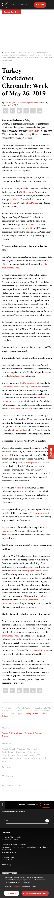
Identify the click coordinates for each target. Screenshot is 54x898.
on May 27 (33, 225)
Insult (32, 755)
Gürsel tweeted (9, 416)
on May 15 (14, 199)
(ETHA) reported (38, 513)
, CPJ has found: (26, 192)
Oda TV (19, 758)
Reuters (28, 409)
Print (8, 767)
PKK (27, 758)
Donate (46, 804)
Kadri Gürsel (7, 758)
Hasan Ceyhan (8, 755)
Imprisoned (22, 755)
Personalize (11, 893)
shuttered (6, 455)
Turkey (5, 736)
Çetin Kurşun (8, 752)
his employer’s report (32, 571)
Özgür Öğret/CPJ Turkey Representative (21, 103)
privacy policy (17, 886)
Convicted (20, 752)
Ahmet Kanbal (8, 749)
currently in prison (41, 650)
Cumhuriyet (33, 752)
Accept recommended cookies (35, 893)
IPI (38, 755)
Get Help (40, 4)
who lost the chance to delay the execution (21, 387)
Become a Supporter (27, 804)
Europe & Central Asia (12, 733)
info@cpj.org (6, 864)
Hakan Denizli (31, 203)
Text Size (9, 776)
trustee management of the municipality (23, 601)
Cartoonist (32, 749)
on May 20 (14, 203)
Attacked (21, 749)
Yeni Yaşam (7, 761)
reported (33, 130)
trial (31, 383)
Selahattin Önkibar (39, 758)
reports (18, 488)
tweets (14, 571)
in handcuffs (19, 430)
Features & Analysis (11, 12)
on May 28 (27, 228)
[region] (27, 886)
